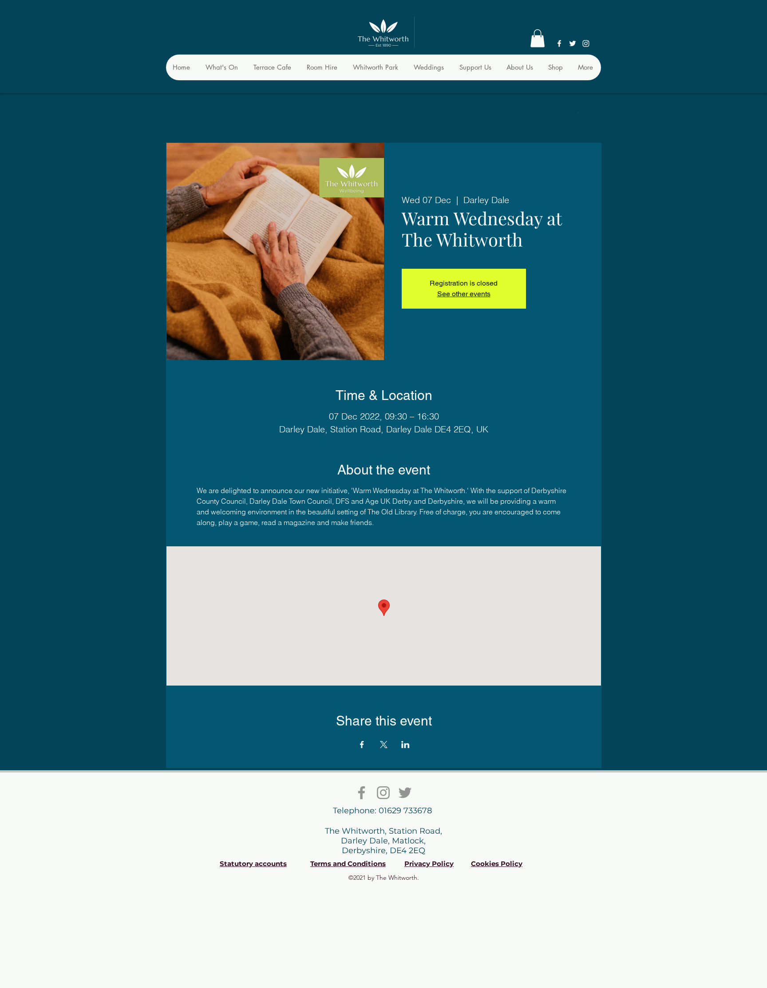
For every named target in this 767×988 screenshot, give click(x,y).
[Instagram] (585, 43)
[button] (537, 38)
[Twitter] (572, 43)
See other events (463, 294)
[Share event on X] (384, 744)
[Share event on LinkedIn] (405, 744)
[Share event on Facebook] (362, 744)
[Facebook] (559, 43)
